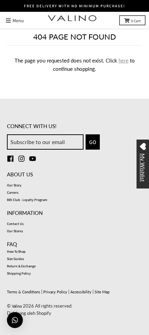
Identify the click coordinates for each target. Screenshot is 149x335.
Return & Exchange (21, 266)
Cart (136, 20)
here (124, 60)
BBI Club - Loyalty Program (27, 200)
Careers (12, 192)
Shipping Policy (19, 273)
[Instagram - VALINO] (21, 158)
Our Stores (15, 231)
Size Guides (15, 259)
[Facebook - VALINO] (10, 158)
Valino (17, 306)
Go (92, 142)
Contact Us (15, 223)
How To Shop (16, 251)
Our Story (14, 185)
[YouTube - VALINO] (32, 158)
